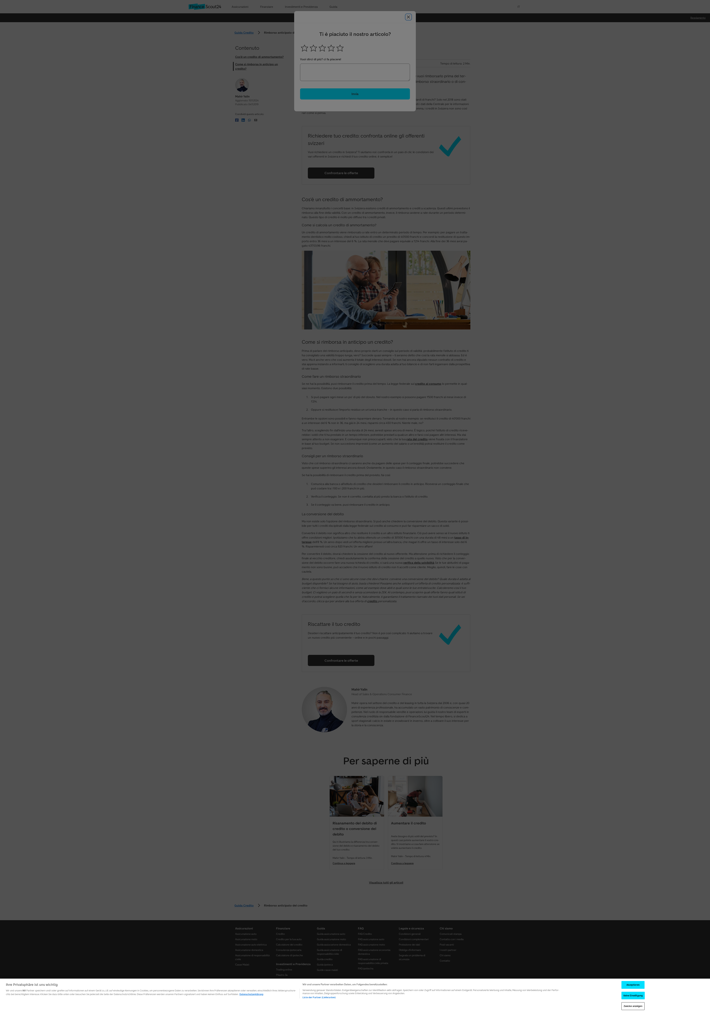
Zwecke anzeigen (633, 1006)
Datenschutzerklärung (251, 994)
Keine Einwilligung (633, 995)
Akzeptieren (633, 984)
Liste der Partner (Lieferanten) (319, 997)
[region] (355, 996)
